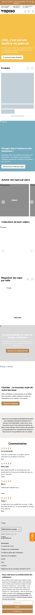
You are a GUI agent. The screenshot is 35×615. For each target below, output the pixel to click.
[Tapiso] (8, 11)
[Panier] (28, 11)
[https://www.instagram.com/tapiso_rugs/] (16, 534)
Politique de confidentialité (10, 549)
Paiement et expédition (8, 556)
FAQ (2, 562)
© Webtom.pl (6, 538)
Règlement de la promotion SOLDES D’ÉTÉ (15, 569)
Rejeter (17, 607)
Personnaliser (17, 602)
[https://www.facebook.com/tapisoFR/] (13, 534)
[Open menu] (33, 11)
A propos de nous (7, 546)
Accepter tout (17, 611)
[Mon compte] (25, 11)
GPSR (3, 559)
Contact (3, 565)
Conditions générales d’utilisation (12, 552)
